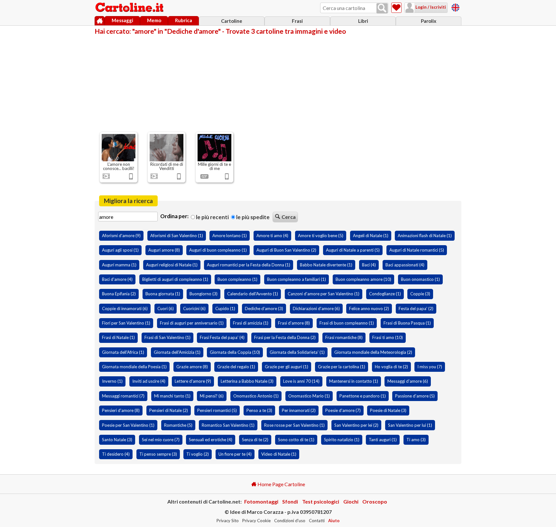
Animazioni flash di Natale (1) (425, 235)
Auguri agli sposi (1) (120, 250)
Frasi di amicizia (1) (250, 323)
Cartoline (231, 21)
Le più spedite (252, 217)
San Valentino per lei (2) (356, 425)
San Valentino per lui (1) (410, 425)
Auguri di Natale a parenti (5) (353, 250)
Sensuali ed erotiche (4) (210, 439)
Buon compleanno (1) (237, 279)
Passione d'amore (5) (415, 395)
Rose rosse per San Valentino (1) (294, 425)
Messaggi (122, 20)
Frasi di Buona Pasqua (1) (407, 323)
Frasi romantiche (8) (344, 337)
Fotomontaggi (261, 501)
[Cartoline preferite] (396, 8)
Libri (363, 21)
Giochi (350, 501)
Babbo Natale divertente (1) (326, 264)
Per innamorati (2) (299, 410)
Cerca (289, 217)
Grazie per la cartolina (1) (341, 366)
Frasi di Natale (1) (118, 337)
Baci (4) (369, 264)
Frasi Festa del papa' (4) (222, 337)
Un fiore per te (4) (235, 454)
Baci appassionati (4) (404, 264)
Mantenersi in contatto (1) (353, 381)
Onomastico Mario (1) (309, 395)
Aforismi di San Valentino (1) (176, 235)
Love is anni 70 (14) (301, 381)
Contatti (317, 520)
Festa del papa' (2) (416, 308)
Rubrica (183, 20)
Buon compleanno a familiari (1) (296, 279)
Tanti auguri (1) (383, 439)
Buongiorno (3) (204, 293)
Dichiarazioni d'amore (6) (316, 308)
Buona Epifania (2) (119, 293)
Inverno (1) (112, 381)
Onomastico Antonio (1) (256, 395)
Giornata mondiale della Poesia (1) (134, 366)
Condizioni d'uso (289, 520)
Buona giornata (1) (162, 293)
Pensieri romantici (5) (217, 410)
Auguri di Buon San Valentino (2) (286, 250)
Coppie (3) (420, 293)
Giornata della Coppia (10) (235, 352)
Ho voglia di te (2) (391, 366)
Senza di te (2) (255, 439)
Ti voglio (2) (197, 454)
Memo (154, 20)
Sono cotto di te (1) (296, 439)
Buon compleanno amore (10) (363, 279)
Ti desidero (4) (116, 454)
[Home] (99, 20)
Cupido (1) (225, 308)
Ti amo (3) (416, 439)
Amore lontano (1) (229, 235)
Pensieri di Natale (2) (168, 410)
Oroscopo (374, 501)
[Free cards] (455, 7)
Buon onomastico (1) (420, 279)
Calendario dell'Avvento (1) (252, 293)
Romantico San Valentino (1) (228, 425)
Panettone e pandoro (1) (362, 395)
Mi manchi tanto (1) (172, 395)
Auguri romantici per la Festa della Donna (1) (248, 264)
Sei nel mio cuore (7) (161, 439)
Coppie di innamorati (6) (125, 308)
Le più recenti (212, 217)
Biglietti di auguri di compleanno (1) (175, 279)
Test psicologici (320, 501)
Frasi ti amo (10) (387, 337)
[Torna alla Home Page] (130, 8)
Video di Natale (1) (278, 454)
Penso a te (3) (259, 410)
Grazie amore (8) (192, 366)
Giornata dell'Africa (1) (123, 352)
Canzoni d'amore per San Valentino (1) (323, 293)
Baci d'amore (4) (117, 279)
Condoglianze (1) (385, 293)
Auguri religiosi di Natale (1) (172, 264)
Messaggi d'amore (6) (407, 381)
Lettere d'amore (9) (193, 381)
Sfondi (290, 501)
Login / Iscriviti (430, 7)
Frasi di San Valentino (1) (167, 337)
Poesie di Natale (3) (388, 410)
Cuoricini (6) (194, 308)
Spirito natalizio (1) (341, 439)
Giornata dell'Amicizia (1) (177, 352)
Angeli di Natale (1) (370, 235)
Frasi (297, 21)
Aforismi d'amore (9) (121, 235)
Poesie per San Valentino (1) (128, 425)
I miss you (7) (429, 366)
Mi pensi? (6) (212, 395)
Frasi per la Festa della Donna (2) (285, 337)
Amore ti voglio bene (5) (320, 235)
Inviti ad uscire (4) (148, 381)
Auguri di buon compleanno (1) (218, 250)
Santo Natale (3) (117, 439)
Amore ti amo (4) (272, 235)
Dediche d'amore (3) (264, 308)
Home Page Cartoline (280, 484)
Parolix (428, 21)
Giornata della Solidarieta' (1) (297, 352)
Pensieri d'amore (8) (121, 410)
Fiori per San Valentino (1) (126, 323)
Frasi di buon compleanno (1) (347, 323)
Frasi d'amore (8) (294, 323)
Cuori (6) (165, 308)
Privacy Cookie (256, 520)
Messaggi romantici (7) (123, 395)
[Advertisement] (278, 83)
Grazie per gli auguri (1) (286, 366)
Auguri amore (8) (164, 250)
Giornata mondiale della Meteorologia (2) (373, 352)
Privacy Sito (228, 520)
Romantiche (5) (178, 425)
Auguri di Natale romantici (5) (416, 250)
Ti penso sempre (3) (158, 454)
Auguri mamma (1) (119, 264)
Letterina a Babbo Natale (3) (247, 381)
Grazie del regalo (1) (236, 366)
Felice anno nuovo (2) (369, 308)
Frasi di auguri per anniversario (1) (192, 323)
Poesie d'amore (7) (343, 410)
